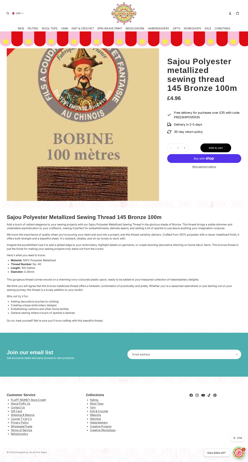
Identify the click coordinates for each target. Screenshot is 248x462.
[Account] (230, 13)
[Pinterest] (215, 395)
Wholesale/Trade (21, 426)
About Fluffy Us (20, 403)
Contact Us (18, 407)
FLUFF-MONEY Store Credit (28, 400)
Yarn (93, 407)
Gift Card (16, 411)
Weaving (95, 415)
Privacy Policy (20, 422)
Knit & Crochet (99, 411)
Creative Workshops (103, 430)
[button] (239, 453)
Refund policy (19, 433)
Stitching (95, 418)
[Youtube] (203, 395)
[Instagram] (197, 395)
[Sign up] (236, 354)
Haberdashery (99, 422)
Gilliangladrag (21, 452)
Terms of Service (21, 430)
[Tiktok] (209, 395)
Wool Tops (96, 403)
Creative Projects (101, 426)
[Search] (7, 13)
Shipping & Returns (22, 415)
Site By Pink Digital (38, 452)
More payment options (204, 166)
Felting (94, 400)
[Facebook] (191, 395)
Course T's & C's (21, 418)
